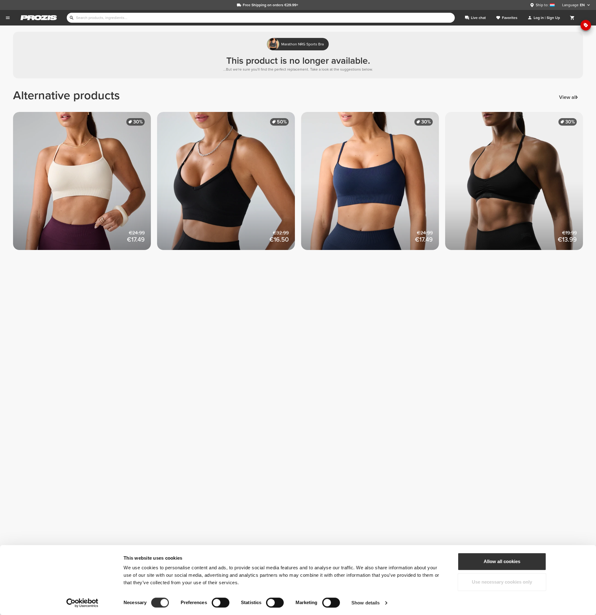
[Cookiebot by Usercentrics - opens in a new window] (82, 603)
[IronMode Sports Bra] (517, 184)
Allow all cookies (502, 561)
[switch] (220, 603)
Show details (365, 602)
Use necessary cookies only (502, 582)
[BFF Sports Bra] (229, 184)
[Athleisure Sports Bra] (85, 184)
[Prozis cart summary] (572, 17)
